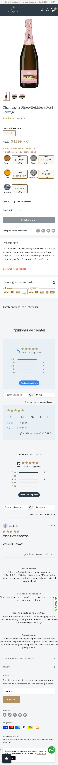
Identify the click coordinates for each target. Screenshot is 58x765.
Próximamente (29, 220)
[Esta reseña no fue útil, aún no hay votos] (48, 433)
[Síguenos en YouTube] (20, 715)
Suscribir (11, 699)
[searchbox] (15, 395)
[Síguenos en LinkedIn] (25, 715)
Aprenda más (41, 753)
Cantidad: (7, 210)
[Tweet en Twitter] (48, 231)
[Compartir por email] (53, 231)
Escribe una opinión (29, 383)
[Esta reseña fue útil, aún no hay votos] (43, 433)
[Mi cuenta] (47, 9)
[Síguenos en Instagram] (15, 715)
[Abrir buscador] (42, 9)
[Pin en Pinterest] (43, 231)
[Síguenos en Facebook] (4, 715)
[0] (53, 10)
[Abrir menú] (4, 10)
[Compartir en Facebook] (38, 231)
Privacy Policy (41, 739)
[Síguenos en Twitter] (10, 715)
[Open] (6, 758)
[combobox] (40, 402)
